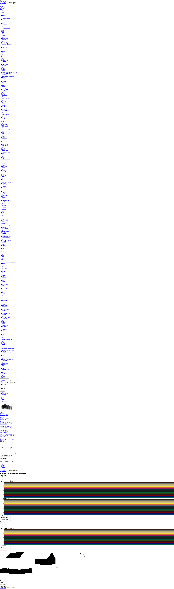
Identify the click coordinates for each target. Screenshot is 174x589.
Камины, (3, 281)
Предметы (3, 276)
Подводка (3, 193)
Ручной (3, 298)
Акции (3, 372)
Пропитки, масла (4, 47)
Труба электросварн (5, 89)
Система (3, 187)
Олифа (3, 46)
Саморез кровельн (5, 64)
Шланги (3, 167)
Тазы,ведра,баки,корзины (6, 273)
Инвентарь (4, 164)
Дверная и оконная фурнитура (7, 339)
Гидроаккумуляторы (5, 189)
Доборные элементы (5, 131)
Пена (3, 111)
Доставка (3, 465)
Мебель (3, 279)
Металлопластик (4, 101)
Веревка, (3, 259)
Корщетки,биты (4, 302)
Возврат (3, 375)
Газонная (3, 174)
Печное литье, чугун (5, 114)
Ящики (3, 278)
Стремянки (4, 207)
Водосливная (4, 203)
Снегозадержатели (5, 139)
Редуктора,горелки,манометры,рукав (8, 350)
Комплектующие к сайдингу (6, 182)
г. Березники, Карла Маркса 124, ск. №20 (9, 453)
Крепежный (4, 310)
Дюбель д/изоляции (5, 60)
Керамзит (3, 77)
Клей (3, 211)
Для (2, 179)
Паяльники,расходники (5, 241)
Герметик (3, 14)
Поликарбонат (4, 124)
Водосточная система (5, 363)
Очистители (4, 112)
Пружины (3, 344)
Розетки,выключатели (5, 231)
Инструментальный (5, 147)
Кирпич (3, 33)
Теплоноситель (4, 106)
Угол (3, 398)
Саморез (3, 68)
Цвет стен (5, 498)
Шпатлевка (4, 214)
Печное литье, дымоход (5, 362)
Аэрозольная (4, 51)
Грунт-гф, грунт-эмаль (5, 42)
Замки (3, 31)
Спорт (3, 160)
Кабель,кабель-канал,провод (6, 240)
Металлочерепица (5, 134)
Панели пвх (4, 368)
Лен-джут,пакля (4, 74)
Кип (2, 194)
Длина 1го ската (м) (5, 517)
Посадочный (4, 175)
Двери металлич (4, 24)
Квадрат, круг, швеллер (5, 393)
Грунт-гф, (3, 56)
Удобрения (3, 165)
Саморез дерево (4, 63)
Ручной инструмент (5, 144)
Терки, (3, 158)
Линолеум (3, 83)
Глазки (3, 346)
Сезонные (3, 373)
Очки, (3, 283)
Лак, (3, 54)
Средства (3, 157)
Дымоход (3, 132)
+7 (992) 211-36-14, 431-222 (4, 382)
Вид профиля (4, 475)
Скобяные (3, 343)
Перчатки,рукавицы (5, 150)
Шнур (3, 256)
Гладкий (3, 135)
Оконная (3, 342)
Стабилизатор (4, 242)
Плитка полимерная (5, 219)
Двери (3, 23)
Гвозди (3, 59)
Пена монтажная (4, 109)
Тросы (3, 199)
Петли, (3, 345)
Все (2, 169)
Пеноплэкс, (4, 79)
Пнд (2, 191)
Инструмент (4, 297)
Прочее (3, 355)
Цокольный (4, 183)
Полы (3, 212)
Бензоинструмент (5, 305)
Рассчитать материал (4, 522)
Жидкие (3, 263)
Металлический (4, 138)
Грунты (3, 176)
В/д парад (3, 41)
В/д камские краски (5, 39)
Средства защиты (5, 151)
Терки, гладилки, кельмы (6, 152)
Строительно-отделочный (6, 308)
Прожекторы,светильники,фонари (7, 239)
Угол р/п (3, 90)
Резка (3, 307)
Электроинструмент (5, 300)
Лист (3, 92)
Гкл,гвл (3, 19)
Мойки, (3, 198)
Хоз (2, 154)
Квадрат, (3, 93)
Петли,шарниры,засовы (6, 341)
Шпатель (3, 223)
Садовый (3, 155)
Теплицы (3, 217)
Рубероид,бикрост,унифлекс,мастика (8, 76)
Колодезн (3, 35)
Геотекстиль (4, 78)
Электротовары (4, 227)
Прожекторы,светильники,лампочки (8, 230)
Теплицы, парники (5, 288)
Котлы (3, 102)
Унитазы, (3, 201)
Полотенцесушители (5, 200)
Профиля (3, 21)
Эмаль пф (3, 49)
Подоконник (4, 121)
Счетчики (3, 245)
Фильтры (3, 197)
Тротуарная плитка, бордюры (6, 218)
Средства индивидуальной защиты (7, 282)
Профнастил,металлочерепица (7, 129)
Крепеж (3, 358)
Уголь (3, 333)
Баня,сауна (3, 271)
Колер (3, 294)
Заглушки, (3, 118)
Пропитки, (4, 50)
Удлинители (4, 233)
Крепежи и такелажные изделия (7, 316)
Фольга (3, 82)
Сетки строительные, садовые (6, 366)
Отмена (2, 586)
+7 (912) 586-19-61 (3, 3)
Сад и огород (4, 162)
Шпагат (3, 255)
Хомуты (3, 327)
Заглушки (3, 94)
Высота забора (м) (5, 547)
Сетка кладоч (4, 205)
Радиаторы (4, 103)
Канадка (3, 25)
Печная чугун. (4, 248)
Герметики (3, 266)
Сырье (3, 251)
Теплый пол (4, 232)
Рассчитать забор (3, 521)
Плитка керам (4, 119)
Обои (3, 96)
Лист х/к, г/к (4, 87)
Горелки (3, 353)
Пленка (3, 123)
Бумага (3, 156)
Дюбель (3, 69)
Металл (3, 133)
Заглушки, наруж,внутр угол (6, 116)
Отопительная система (5, 98)
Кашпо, (3, 280)
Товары (3, 337)
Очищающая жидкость (5, 110)
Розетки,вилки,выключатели (6, 236)
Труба (3, 99)
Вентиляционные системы (6, 361)
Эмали (3, 291)
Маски (3, 285)
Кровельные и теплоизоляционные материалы (9, 72)
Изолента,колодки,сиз (5, 228)
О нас (3, 371)
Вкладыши (4, 177)
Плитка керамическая (5, 367)
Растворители (4, 141)
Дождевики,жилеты (5, 284)
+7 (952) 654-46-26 (3, 2)
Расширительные (4, 192)
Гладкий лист (4, 130)
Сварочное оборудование (6, 313)
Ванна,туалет (4, 269)
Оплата (3, 466)
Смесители (4, 190)
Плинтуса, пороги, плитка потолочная (8, 357)
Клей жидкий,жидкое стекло (6, 44)
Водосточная (4, 137)
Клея (3, 16)
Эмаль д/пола (4, 48)
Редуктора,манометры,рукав (6, 352)
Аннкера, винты (4, 10)
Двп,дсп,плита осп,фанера (6, 28)
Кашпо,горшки (4, 166)
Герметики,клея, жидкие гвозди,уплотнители (9, 262)
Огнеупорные (4, 80)
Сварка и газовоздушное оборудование (8, 348)
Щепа (3, 331)
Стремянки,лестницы (5, 369)
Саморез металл (4, 65)
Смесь (3, 213)
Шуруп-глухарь (4, 326)
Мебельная (4, 277)
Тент (3, 334)
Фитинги (3, 105)
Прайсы (3, 376)
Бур (2, 178)
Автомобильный (4, 306)
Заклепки (3, 324)
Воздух (3, 12)
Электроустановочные (5, 238)
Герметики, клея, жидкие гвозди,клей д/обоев (9, 13)
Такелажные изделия (5, 356)
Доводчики (4, 30)
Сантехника (4, 186)
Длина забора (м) (4, 545)
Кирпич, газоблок (5, 364)
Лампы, (3, 244)
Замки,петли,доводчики (6, 29)
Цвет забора (8, 528)
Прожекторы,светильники (6, 237)
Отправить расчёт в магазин (10, 587)
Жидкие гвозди (4, 15)
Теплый (3, 234)
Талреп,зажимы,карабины (6, 67)
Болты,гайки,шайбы (5, 58)
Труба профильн (4, 88)
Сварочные (4, 104)
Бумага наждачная (5, 145)
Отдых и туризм (4, 329)
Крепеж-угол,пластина (5, 62)
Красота (3, 274)
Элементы (3, 235)
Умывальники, (4, 173)
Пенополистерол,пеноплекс (6, 75)
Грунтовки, (4, 53)
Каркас (3, 20)
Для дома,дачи (4, 268)
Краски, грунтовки (5, 37)
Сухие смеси (4, 209)
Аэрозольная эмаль (5, 38)
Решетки (3, 332)
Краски (3, 292)
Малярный (3, 148)
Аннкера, (3, 70)
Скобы (3, 32)
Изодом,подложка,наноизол (6, 73)
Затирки (3, 210)
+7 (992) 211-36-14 (3, 471)
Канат (3, 258)
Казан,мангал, (4, 336)
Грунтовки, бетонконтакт (6, 43)
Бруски (3, 365)
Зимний (3, 275)
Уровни (3, 153)
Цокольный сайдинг (5, 181)
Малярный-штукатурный (6, 159)
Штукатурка (4, 215)
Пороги (3, 127)
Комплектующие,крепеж (6, 125)
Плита (3, 335)
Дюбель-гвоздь (4, 61)
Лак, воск (3, 45)
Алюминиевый (4, 95)
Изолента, (3, 243)
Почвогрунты (4, 163)
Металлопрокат (4, 85)
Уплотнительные (4, 195)
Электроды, (4, 351)
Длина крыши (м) (5, 515)
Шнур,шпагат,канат (5, 254)
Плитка (3, 221)
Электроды (4, 314)
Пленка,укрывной (5, 126)
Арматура (3, 86)
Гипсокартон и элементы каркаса (7, 18)
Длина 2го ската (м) (5, 519)
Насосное (3, 188)
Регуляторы (4, 171)
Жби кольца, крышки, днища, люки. (7, 359)
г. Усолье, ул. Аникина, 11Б (7, 455)
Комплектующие (4, 184)
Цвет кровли (8, 481)
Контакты (3, 377)
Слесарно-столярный (5, 309)
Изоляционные (4, 81)
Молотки (3, 149)
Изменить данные (3, 587)
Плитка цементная (5, 220)
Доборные (3, 100)
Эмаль (3, 55)
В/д (2, 52)
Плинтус (3, 115)
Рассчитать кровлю (3, 549)
